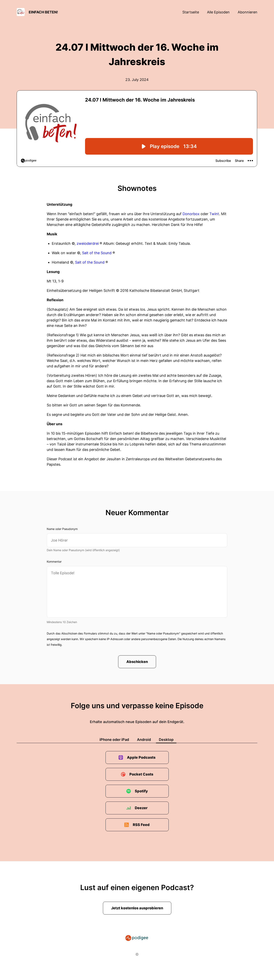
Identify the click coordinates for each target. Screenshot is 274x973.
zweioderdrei (88, 243)
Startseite (190, 12)
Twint (214, 214)
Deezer (141, 808)
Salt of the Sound (97, 253)
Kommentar (54, 561)
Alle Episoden (218, 12)
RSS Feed (141, 825)
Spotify (141, 791)
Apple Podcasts (141, 757)
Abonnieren (247, 12)
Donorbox (191, 214)
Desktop (166, 739)
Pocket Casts (141, 774)
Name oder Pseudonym (62, 529)
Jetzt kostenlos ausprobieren (137, 908)
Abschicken (137, 662)
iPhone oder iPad (114, 739)
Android (144, 739)
